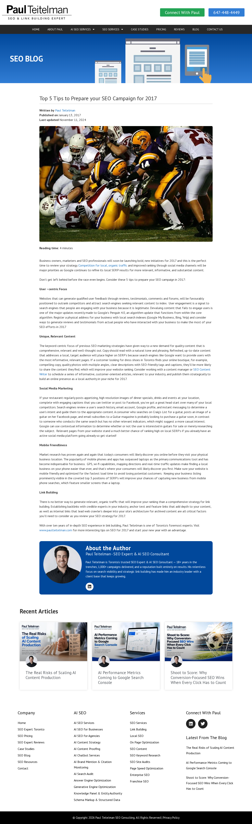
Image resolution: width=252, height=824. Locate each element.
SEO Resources (27, 762)
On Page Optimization (144, 742)
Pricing (161, 29)
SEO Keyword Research (145, 755)
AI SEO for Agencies (87, 736)
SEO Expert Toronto (31, 729)
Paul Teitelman (65, 110)
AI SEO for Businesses (88, 729)
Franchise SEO (139, 781)
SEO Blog (24, 755)
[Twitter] (203, 723)
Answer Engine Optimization (92, 780)
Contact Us (215, 29)
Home (36, 29)
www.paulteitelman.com (55, 530)
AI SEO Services (81, 29)
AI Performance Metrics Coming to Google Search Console (121, 677)
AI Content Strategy (87, 742)
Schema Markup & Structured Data (97, 800)
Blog (196, 29)
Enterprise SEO (140, 775)
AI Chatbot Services (87, 755)
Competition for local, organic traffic (102, 265)
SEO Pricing (25, 736)
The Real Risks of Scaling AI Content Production (51, 675)
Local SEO (137, 736)
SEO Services (110, 29)
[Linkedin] (90, 587)
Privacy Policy (171, 817)
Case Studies (139, 29)
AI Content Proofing (87, 749)
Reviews (179, 29)
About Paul (55, 29)
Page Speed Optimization (146, 768)
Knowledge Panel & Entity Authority (98, 793)
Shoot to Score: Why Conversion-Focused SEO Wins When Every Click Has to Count (198, 677)
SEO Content (138, 749)
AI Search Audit (84, 774)
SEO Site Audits (140, 762)
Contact (23, 768)
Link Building (138, 729)
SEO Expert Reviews (31, 742)
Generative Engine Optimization (95, 787)
